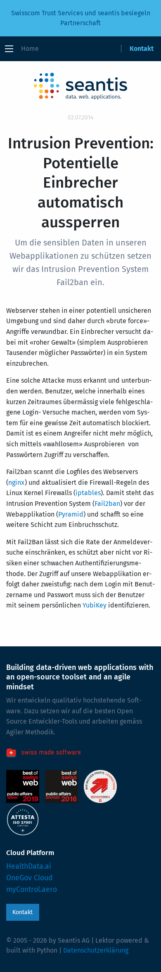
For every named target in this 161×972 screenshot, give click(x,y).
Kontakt (142, 48)
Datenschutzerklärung (95, 950)
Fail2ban (107, 503)
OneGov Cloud (29, 878)
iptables (88, 493)
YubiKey (95, 605)
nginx (16, 482)
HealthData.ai (28, 866)
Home (30, 48)
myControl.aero (31, 889)
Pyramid (70, 514)
